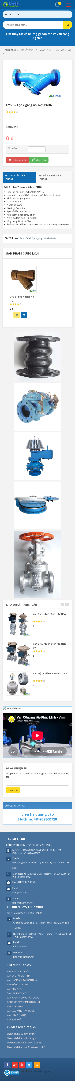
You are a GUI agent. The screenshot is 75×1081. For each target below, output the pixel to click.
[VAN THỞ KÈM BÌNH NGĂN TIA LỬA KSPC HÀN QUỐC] (37, 455)
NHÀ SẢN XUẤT (14, 1019)
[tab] (19, 177)
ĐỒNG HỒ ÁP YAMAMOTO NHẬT (23, 1002)
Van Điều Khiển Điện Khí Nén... (50, 614)
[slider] (12, 112)
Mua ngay (40, 160)
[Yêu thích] (24, 315)
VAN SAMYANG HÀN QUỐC (21, 1010)
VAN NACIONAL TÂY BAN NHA (22, 980)
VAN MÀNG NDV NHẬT (18, 984)
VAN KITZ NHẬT (15, 988)
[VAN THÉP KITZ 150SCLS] (37, 564)
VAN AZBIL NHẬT (15, 1006)
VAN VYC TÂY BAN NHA (18, 975)
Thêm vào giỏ (19, 160)
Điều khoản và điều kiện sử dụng (24, 1042)
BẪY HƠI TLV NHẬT (16, 993)
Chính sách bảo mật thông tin (22, 1038)
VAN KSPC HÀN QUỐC (18, 971)
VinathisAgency (43, 1071)
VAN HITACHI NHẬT (16, 1015)
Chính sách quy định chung (21, 1033)
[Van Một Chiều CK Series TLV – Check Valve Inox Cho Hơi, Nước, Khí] (18, 683)
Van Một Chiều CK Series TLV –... (51, 673)
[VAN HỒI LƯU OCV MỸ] (37, 406)
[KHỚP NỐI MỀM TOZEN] (37, 356)
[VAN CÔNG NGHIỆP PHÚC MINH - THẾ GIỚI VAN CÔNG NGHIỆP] (16, 4)
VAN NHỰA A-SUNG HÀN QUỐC (23, 997)
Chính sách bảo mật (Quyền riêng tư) (26, 1047)
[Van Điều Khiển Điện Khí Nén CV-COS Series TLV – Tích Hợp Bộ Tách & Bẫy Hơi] (18, 624)
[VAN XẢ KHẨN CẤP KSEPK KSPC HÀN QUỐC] (37, 504)
